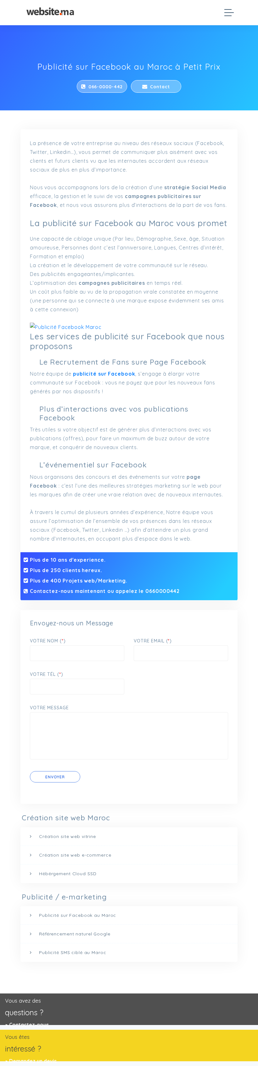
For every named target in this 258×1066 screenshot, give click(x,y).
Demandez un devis (33, 1061)
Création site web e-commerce (75, 855)
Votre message (49, 708)
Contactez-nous (29, 1025)
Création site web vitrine (67, 836)
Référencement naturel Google (74, 934)
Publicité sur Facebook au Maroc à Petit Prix (129, 67)
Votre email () (153, 641)
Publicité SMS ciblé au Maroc (72, 952)
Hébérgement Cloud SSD (67, 873)
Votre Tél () (46, 674)
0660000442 (162, 591)
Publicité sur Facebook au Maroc (77, 915)
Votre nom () (47, 641)
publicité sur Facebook (104, 374)
